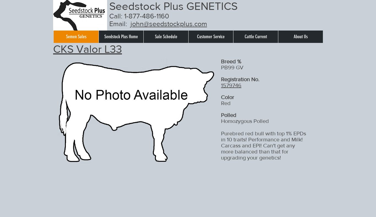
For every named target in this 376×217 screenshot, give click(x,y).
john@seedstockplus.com (168, 24)
